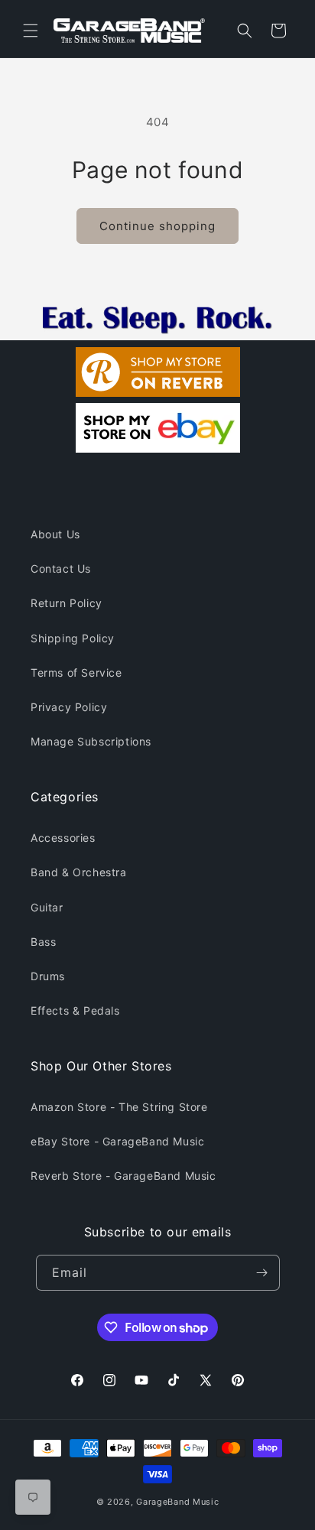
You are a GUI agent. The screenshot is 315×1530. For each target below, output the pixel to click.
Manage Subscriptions (91, 741)
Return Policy (66, 602)
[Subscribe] (262, 1273)
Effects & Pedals (75, 1010)
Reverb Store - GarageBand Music (123, 1175)
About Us (55, 534)
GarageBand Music (177, 1501)
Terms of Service (76, 672)
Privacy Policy (69, 706)
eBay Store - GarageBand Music (117, 1141)
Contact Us (61, 568)
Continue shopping (157, 226)
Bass (43, 941)
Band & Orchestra (79, 872)
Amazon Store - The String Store (119, 1106)
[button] (30, 30)
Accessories (63, 837)
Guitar (47, 907)
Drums (48, 976)
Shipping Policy (73, 638)
